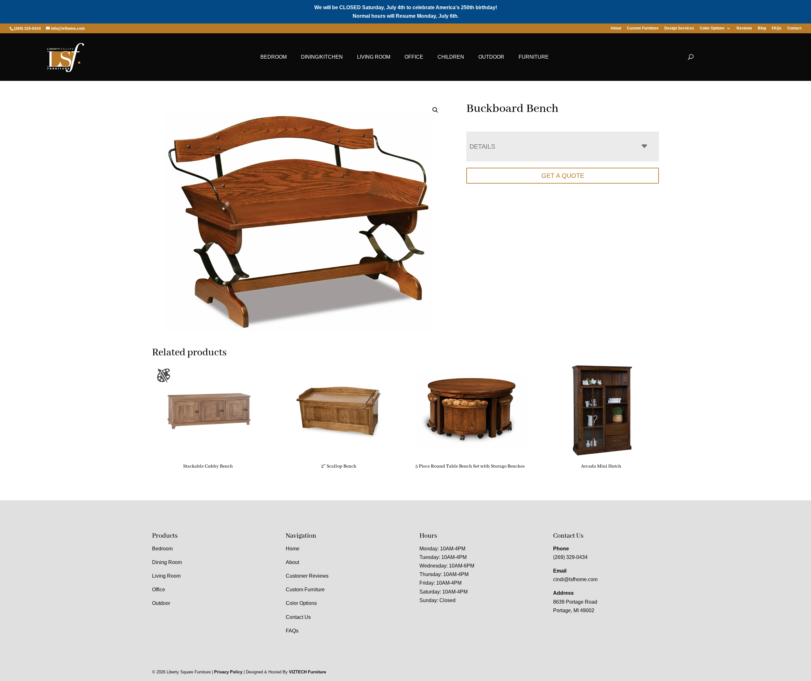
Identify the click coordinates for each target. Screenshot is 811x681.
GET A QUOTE (562, 175)
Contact (794, 28)
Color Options (712, 28)
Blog (762, 28)
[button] (435, 110)
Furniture (534, 57)
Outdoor (491, 57)
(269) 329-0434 (570, 557)
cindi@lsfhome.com (575, 579)
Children (450, 57)
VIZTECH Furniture (307, 672)
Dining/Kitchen (322, 57)
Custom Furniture (643, 28)
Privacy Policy (228, 672)
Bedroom (273, 57)
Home (292, 548)
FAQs (777, 28)
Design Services (679, 28)
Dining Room (167, 562)
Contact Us (298, 617)
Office (414, 57)
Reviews (744, 28)
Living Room (373, 57)
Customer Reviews (307, 576)
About (615, 28)
